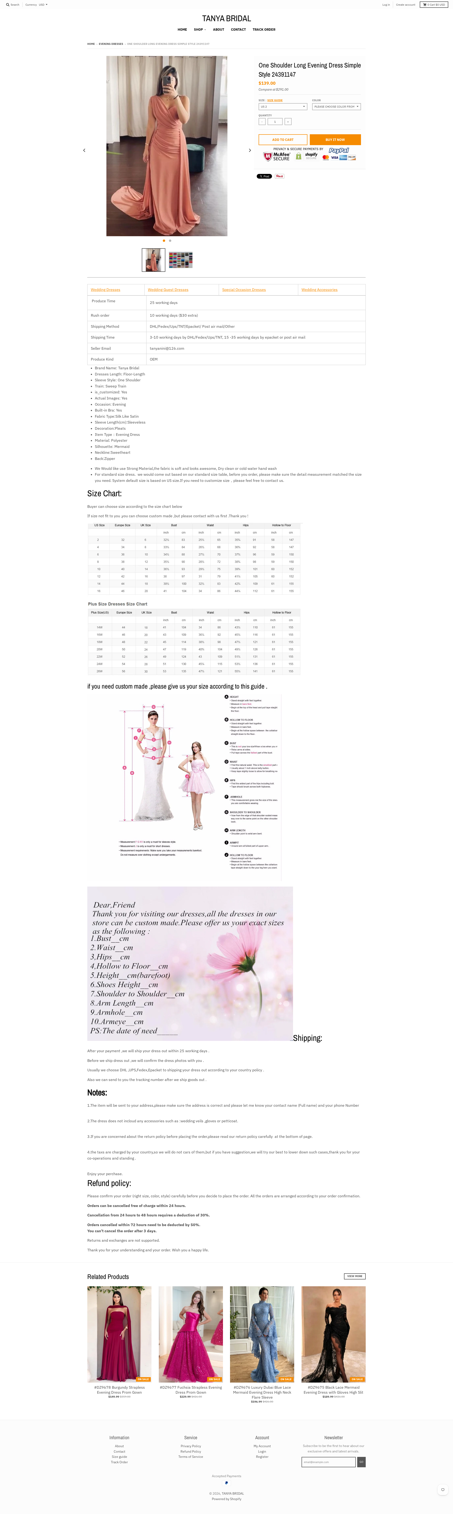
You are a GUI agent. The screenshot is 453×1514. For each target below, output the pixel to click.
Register (262, 1457)
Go (361, 1462)
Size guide (275, 100)
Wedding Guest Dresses (168, 289)
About (119, 1446)
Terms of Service (190, 1457)
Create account (405, 4)
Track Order (119, 1462)
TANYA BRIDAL (226, 18)
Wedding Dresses (105, 289)
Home (91, 44)
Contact (119, 1451)
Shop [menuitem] (198, 29)
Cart (436, 4)
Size (271, 100)
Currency (31, 4)
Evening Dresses (111, 44)
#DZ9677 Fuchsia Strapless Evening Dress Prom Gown (191, 1390)
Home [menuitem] (182, 29)
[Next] (249, 150)
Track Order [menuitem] (264, 29)
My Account (262, 1446)
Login (262, 1451)
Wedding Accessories (320, 289)
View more (354, 1276)
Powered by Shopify (226, 1499)
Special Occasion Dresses (244, 289)
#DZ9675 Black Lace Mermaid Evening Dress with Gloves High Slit (333, 1390)
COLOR (316, 100)
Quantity (265, 115)
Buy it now (335, 140)
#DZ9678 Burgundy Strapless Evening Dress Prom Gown (119, 1390)
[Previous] (84, 150)
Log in (386, 4)
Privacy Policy (191, 1446)
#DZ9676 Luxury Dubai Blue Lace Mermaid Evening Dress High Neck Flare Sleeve (262, 1392)
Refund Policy (190, 1451)
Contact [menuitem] (238, 29)
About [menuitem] (218, 29)
